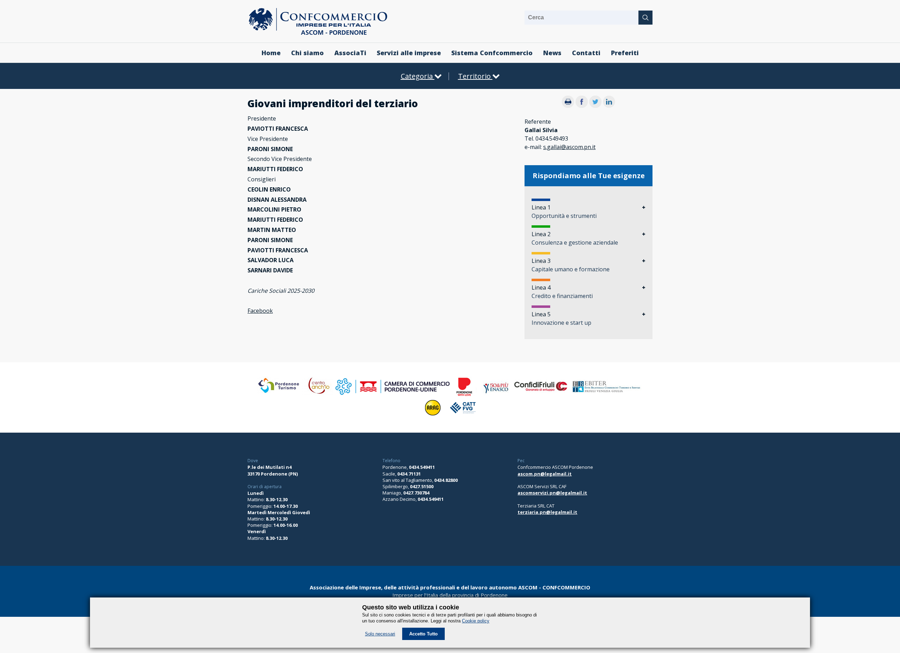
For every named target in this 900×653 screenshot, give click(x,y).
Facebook (260, 311)
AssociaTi (350, 53)
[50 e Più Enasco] (495, 395)
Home (271, 53)
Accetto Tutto (423, 633)
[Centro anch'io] (318, 395)
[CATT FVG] (463, 416)
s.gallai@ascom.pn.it (569, 147)
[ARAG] (433, 416)
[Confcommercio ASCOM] (318, 33)
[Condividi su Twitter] (595, 106)
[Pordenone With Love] (464, 395)
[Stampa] (568, 106)
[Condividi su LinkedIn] (609, 106)
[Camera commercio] (392, 395)
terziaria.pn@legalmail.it (547, 512)
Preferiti (625, 53)
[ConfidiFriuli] (540, 395)
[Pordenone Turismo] (280, 395)
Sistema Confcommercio (492, 53)
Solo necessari (380, 633)
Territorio (475, 76)
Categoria (418, 76)
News (552, 53)
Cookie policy (475, 620)
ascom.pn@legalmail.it (545, 474)
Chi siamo (307, 53)
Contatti (586, 53)
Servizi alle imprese (409, 53)
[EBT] (606, 395)
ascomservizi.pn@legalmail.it (552, 493)
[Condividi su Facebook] (582, 106)
